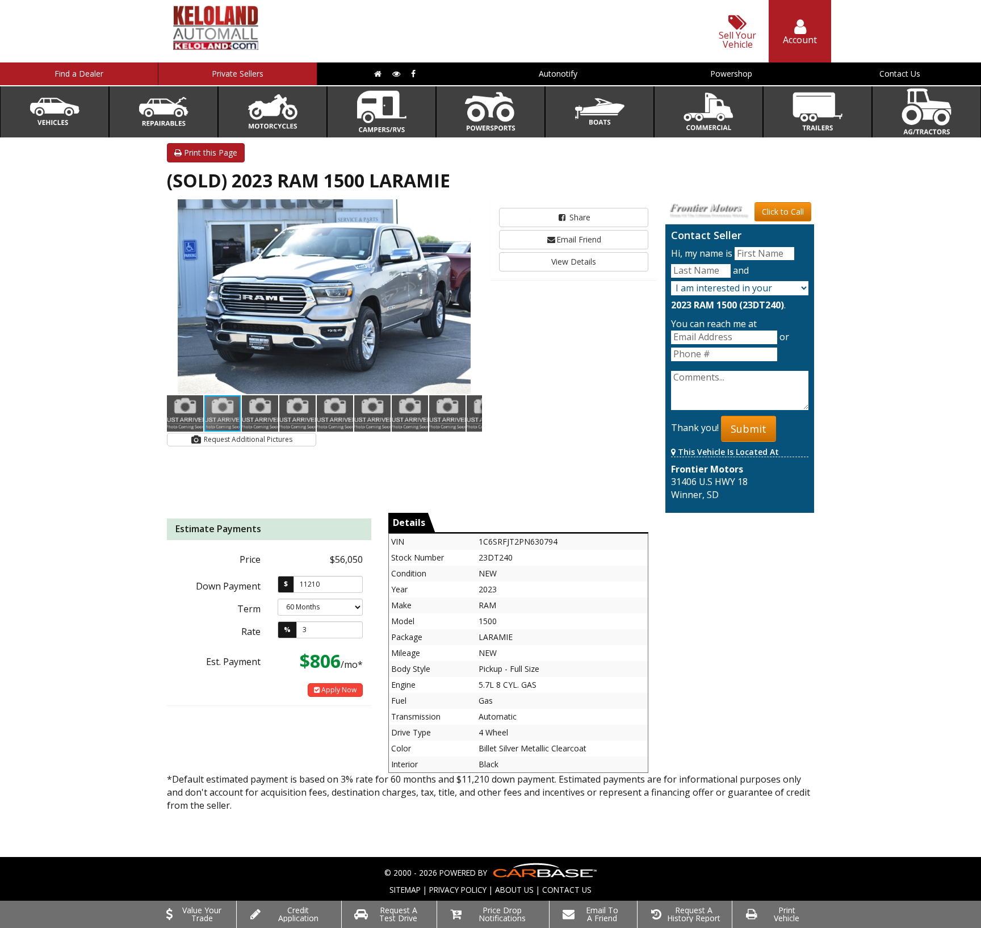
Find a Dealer (78, 73)
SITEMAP (405, 889)
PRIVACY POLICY (458, 889)
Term (249, 609)
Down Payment (228, 586)
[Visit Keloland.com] (216, 46)
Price (250, 559)
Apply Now (338, 690)
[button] (472, 209)
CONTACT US (567, 889)
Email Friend (578, 239)
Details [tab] (409, 522)
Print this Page (209, 152)
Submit (748, 429)
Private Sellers (237, 73)
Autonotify (558, 73)
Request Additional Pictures (247, 439)
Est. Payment (233, 661)
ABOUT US (514, 889)
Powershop (731, 73)
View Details (573, 261)
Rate (251, 631)
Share (578, 217)
